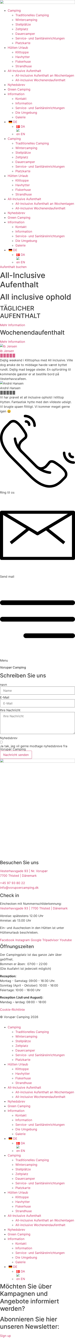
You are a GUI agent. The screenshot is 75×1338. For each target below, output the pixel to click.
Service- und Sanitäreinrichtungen (40, 38)
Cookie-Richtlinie (12, 1009)
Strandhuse (23, 66)
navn (3, 684)
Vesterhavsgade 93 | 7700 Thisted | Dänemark (34, 908)
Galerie (20, 117)
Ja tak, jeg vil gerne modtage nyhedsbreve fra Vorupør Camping (33, 747)
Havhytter (22, 57)
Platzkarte (22, 43)
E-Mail (4, 697)
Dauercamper (25, 34)
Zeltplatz (21, 29)
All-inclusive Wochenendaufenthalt (40, 80)
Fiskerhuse (23, 61)
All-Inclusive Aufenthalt (24, 71)
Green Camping (19, 89)
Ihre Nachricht (10, 710)
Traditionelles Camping (32, 15)
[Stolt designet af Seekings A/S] (1, 1021)
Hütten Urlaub (18, 47)
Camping (14, 10)
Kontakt (21, 99)
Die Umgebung (26, 112)
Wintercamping (26, 20)
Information (16, 94)
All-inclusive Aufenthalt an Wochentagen (44, 75)
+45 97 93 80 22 (12, 883)
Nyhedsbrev (16, 85)
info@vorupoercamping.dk (19, 887)
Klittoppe (22, 52)
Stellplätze (23, 24)
